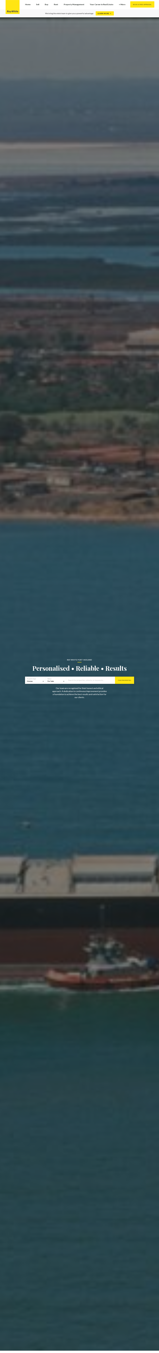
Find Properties (124, 680)
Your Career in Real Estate (101, 4)
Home (27, 4)
